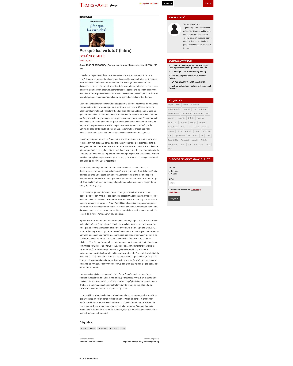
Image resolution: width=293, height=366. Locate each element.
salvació (195, 140)
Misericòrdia (207, 131)
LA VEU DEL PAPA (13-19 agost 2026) (188, 82)
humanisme (206, 127)
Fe (190, 127)
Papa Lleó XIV (192, 135)
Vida (189, 144)
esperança (200, 118)
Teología (203, 140)
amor (177, 105)
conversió (186, 109)
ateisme (185, 105)
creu (194, 109)
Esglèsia (190, 118)
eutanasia (193, 122)
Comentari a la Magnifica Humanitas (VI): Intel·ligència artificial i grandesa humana (189, 66)
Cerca (208, 3)
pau (202, 135)
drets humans (198, 113)
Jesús (180, 131)
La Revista (167, 3)
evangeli (202, 122)
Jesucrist (171, 131)
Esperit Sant (172, 122)
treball (182, 144)
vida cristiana (198, 144)
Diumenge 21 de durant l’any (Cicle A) (189, 72)
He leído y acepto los (184, 191)
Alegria (170, 105)
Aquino (92, 328)
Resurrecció (185, 140)
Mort (169, 135)
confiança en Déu (174, 109)
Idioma (171, 167)
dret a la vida (186, 113)
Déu (207, 113)
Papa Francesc (180, 135)
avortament (195, 105)
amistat (83, 328)
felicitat (196, 127)
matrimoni (188, 131)
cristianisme (102, 328)
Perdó (208, 135)
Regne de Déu (173, 140)
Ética (170, 149)
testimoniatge (172, 144)
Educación (181, 118)
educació (171, 118)
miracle (197, 131)
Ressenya (86, 17)
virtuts (123, 328)
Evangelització (173, 127)
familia (183, 127)
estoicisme (113, 328)
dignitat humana (173, 113)
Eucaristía (183, 122)
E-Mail (171, 179)
